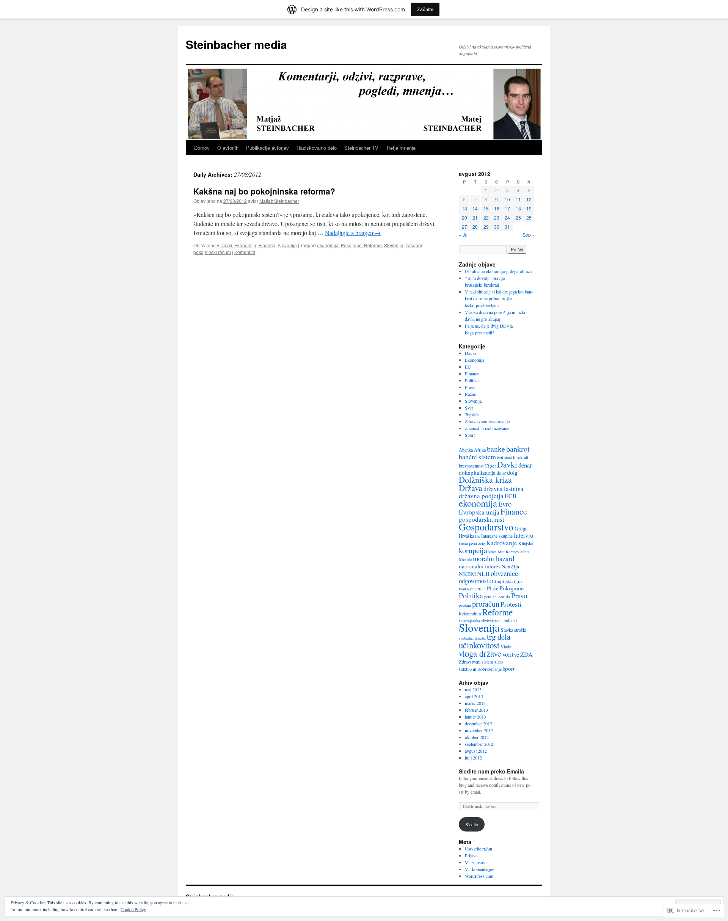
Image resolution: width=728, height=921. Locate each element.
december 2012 (478, 723)
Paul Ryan (467, 589)
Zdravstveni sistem (476, 662)
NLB (483, 573)
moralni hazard (493, 558)
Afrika (480, 450)
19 (529, 208)
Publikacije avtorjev (267, 147)
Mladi (525, 551)
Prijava (471, 855)
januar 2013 (475, 717)
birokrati (520, 457)
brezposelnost (471, 466)
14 (475, 208)
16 (496, 208)
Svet (469, 408)
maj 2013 (473, 689)
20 (464, 217)
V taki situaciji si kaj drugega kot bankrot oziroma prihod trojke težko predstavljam (499, 298)
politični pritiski (497, 596)
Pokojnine (351, 245)
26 (529, 217)
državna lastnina (503, 489)
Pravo (470, 387)
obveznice (504, 573)
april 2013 (474, 696)
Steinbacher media (236, 44)
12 (529, 199)
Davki (226, 245)
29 (486, 226)
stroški (520, 630)
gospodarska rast (481, 519)
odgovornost (473, 581)
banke (496, 449)
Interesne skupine (497, 536)
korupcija (473, 550)
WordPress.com (479, 876)
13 (464, 208)
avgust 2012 (476, 751)
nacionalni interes (479, 566)
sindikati (509, 620)
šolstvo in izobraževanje (480, 669)
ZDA (526, 654)
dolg (512, 472)
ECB (511, 496)
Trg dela (472, 414)
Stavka (507, 630)
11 (518, 199)
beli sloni (504, 457)
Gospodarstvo (486, 526)
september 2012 (479, 744)
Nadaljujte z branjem (353, 233)
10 (507, 199)
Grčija (521, 528)
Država (470, 487)
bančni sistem (477, 456)
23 (496, 217)
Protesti (510, 604)
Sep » (528, 234)
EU (468, 367)
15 (486, 208)
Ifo (477, 536)
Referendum (470, 613)
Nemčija (510, 566)
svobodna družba (472, 638)
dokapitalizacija (477, 472)
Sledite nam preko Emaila (491, 771)
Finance (267, 245)
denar (525, 465)
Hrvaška (466, 536)
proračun (485, 603)
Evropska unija (479, 512)
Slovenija (287, 245)
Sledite (472, 824)
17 (507, 208)
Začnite (425, 9)
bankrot (518, 448)
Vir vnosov (475, 862)
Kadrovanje (501, 542)
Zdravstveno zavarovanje (487, 421)
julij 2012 (473, 758)
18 (518, 208)
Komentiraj (245, 252)
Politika (472, 380)
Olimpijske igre (506, 581)
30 (496, 226)
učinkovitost (479, 645)
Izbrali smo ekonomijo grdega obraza (498, 271)
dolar (501, 473)
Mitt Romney (508, 551)
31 (507, 226)
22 (486, 217)
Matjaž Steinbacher (279, 201)
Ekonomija (245, 245)
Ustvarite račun (478, 849)
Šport (470, 435)
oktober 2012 (477, 737)
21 (475, 217)
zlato (498, 662)
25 (518, 217)
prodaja (465, 605)
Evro (504, 503)
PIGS (481, 589)
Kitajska (525, 543)
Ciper (490, 465)
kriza (492, 551)
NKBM (467, 573)
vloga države (480, 653)
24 (507, 217)
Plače (492, 588)
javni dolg (477, 543)
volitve (510, 654)
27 (464, 226)
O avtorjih (227, 147)
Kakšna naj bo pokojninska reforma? (264, 191)
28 (475, 226)
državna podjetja (481, 495)
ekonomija (328, 245)
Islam (463, 543)
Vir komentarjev (479, 869)
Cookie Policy (133, 909)
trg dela (498, 636)
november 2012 (479, 730)
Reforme (373, 245)
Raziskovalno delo (317, 147)
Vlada (505, 646)
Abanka (466, 450)
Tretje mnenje (401, 147)
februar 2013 (476, 710)
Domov (202, 147)
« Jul (464, 234)
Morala (465, 559)
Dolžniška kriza (485, 479)
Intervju (523, 535)
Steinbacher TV (361, 147)
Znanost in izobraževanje (487, 428)
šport (509, 668)
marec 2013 (475, 703)
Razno (470, 394)
